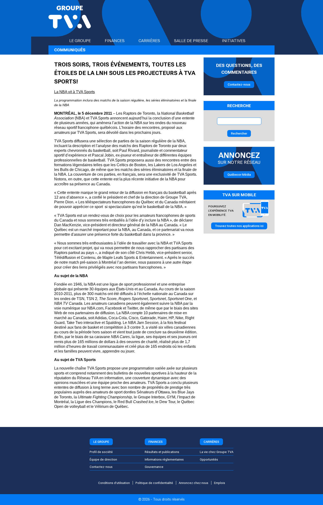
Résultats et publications (162, 452)
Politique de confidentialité (154, 483)
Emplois (219, 483)
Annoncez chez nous (193, 483)
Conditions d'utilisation (114, 483)
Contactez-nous (239, 84)
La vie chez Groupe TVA (216, 452)
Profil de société (101, 452)
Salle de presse (191, 40)
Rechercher (239, 133)
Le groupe (80, 40)
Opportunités (209, 459)
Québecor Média (239, 174)
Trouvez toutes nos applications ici (239, 226)
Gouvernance (154, 467)
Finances (115, 40)
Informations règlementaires (164, 459)
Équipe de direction (103, 459)
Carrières (149, 40)
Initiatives (233, 40)
